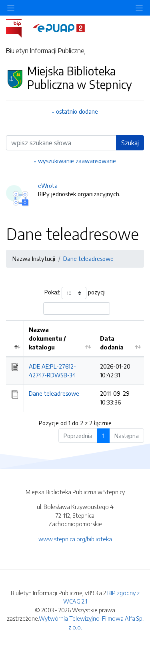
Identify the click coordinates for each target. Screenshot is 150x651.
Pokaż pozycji (75, 292)
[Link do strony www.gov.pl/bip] (18, 27)
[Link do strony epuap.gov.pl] (59, 27)
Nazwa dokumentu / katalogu (47, 338)
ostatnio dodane (77, 111)
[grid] (75, 365)
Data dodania (112, 343)
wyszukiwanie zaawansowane (77, 160)
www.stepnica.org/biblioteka (75, 538)
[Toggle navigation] (139, 7)
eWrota (48, 185)
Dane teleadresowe (88, 258)
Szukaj (130, 143)
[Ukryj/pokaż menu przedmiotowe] (10, 7)
